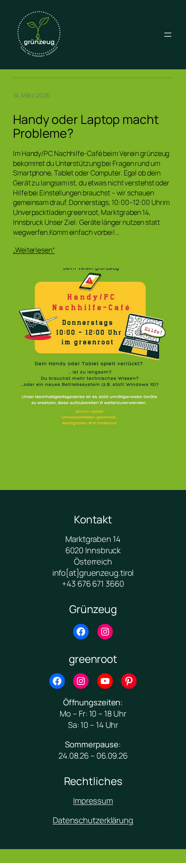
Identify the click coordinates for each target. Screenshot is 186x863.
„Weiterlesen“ (34, 250)
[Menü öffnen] (168, 34)
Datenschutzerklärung (93, 820)
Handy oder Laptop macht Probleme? (86, 126)
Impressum (93, 800)
